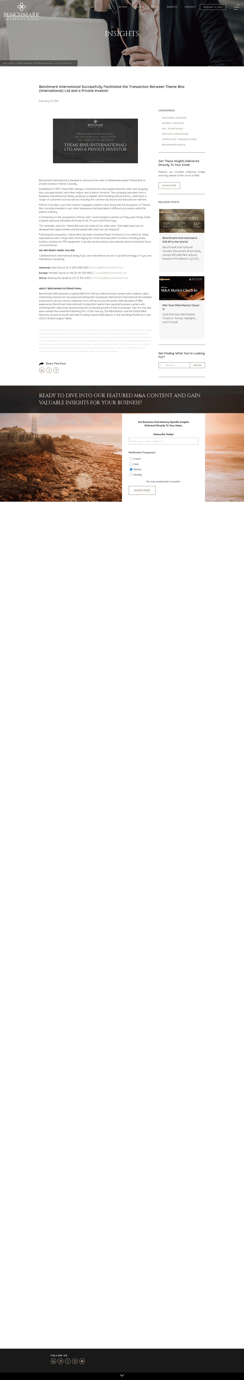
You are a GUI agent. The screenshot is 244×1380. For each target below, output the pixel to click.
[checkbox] (163, 465)
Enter (197, 365)
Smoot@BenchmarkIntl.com (107, 267)
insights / (9, 63)
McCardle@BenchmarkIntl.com (110, 278)
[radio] (163, 458)
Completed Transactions (179, 139)
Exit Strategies (172, 128)
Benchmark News (173, 144)
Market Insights (173, 123)
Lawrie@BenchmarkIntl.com (111, 272)
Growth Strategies (175, 134)
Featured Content (174, 117)
